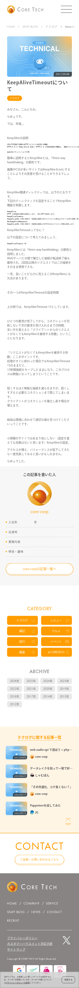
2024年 (47, 681)
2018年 (14, 696)
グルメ (56, 631)
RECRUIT (13, 920)
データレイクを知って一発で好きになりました (51, 769)
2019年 (64, 688)
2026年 (14, 681)
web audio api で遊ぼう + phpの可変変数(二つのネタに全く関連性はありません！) (51, 750)
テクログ (52, 26)
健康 (22, 652)
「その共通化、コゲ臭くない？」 (51, 787)
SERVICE (52, 903)
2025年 (31, 681)
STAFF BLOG (30, 26)
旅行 (22, 641)
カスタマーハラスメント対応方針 (30, 943)
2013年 (64, 696)
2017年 (31, 696)
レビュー (56, 620)
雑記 (22, 631)
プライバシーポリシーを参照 (18, 983)
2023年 (64, 681)
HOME (10, 26)
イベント (56, 641)
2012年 (14, 704)
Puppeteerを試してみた (45, 805)
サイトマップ (16, 949)
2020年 (47, 688)
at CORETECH (56, 652)
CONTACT (54, 912)
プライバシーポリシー (22, 938)
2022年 (14, 688)
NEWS (36, 912)
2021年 (31, 688)
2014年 (47, 696)
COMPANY (31, 903)
